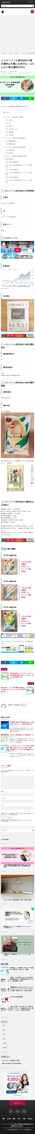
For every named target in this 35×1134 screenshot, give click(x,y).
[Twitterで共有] (13, 98)
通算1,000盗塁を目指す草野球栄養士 (12, 1063)
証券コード (10, 126)
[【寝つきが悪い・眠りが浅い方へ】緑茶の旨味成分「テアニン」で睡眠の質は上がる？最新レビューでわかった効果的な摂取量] (5, 1010)
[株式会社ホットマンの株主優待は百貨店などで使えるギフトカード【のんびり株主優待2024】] (30, 691)
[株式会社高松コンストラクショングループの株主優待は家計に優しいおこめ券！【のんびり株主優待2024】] (5, 676)
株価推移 (9, 132)
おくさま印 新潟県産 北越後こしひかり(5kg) (32, 471)
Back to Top (17, 1103)
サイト (2, 805)
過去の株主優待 (8, 159)
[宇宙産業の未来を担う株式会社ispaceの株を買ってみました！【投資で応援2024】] (5, 725)
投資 (11, 71)
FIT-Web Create (13, 1129)
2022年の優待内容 (12, 169)
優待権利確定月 (11, 141)
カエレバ (32, 480)
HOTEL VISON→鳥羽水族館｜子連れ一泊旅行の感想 (17, 900)
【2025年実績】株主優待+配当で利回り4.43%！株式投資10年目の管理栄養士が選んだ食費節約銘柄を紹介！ (17, 866)
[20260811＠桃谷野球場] (5, 1000)
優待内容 (9, 153)
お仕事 (4, 1043)
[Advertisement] (17, 33)
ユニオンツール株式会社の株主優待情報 (14, 147)
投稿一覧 (23, 705)
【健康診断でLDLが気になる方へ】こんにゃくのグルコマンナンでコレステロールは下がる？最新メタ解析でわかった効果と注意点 (21, 988)
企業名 (9, 120)
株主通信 (9, 135)
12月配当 (4, 73)
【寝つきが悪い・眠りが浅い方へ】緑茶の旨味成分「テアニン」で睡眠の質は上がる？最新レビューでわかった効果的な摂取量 (21, 1008)
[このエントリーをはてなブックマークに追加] (22, 98)
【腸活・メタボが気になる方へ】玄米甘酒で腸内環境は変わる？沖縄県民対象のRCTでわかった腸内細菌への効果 (21, 979)
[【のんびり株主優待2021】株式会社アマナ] (5, 738)
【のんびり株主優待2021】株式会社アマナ (22, 735)
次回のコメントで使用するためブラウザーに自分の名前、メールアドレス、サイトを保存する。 (17, 814)
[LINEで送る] (30, 98)
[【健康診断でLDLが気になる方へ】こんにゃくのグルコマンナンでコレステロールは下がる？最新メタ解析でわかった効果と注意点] (5, 990)
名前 (3, 791)
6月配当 (9, 73)
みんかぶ (3, 288)
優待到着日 (10, 150)
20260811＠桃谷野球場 (16, 997)
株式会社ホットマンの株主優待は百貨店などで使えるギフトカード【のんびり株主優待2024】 (13, 689)
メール (3, 798)
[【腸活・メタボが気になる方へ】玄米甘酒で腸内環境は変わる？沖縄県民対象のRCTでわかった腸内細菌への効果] (5, 981)
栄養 (4, 1025)
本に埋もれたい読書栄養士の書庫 (11, 1060)
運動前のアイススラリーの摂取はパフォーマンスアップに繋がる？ (17, 927)
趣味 (4, 1029)
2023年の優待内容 (12, 162)
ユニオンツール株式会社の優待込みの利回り (15, 156)
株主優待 (15, 71)
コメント (3, 774)
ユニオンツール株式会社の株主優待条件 (14, 138)
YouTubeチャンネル (12, 129)
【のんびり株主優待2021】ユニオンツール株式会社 (18, 181)
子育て (4, 1034)
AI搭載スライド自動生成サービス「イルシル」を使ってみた (17, 955)
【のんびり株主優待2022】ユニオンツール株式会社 (18, 166)
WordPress (28, 1129)
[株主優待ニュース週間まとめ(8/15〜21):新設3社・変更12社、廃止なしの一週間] (5, 971)
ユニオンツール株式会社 (18, 73)
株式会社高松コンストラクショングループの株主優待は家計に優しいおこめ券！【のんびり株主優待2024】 (22, 675)
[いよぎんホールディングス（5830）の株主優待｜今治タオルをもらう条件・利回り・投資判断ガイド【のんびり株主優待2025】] (5, 749)
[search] (32, 6)
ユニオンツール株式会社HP (8, 216)
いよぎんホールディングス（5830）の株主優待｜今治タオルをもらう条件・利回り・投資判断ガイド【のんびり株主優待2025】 (22, 747)
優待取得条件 (10, 144)
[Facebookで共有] (5, 98)
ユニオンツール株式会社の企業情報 (13, 117)
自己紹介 (5, 1047)
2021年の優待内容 (12, 177)
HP (8, 123)
